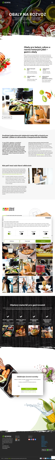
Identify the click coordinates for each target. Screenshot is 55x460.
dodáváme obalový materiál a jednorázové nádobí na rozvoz (12, 174)
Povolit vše (43, 241)
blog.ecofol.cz (43, 443)
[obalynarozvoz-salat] (34, 330)
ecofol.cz (42, 436)
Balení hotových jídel (31, 69)
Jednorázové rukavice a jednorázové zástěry (47, 77)
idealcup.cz (43, 445)
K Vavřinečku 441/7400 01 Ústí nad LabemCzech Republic (6, 447)
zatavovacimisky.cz (44, 442)
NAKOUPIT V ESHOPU (7, 117)
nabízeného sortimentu (40, 154)
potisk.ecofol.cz (44, 446)
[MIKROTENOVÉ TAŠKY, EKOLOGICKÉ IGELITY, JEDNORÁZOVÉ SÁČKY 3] (21, 330)
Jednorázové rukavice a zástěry (47, 321)
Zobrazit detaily (46, 237)
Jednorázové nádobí (46, 69)
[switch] (21, 234)
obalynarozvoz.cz (44, 441)
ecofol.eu (43, 438)
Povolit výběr (27, 241)
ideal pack (4, 215)
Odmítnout (12, 241)
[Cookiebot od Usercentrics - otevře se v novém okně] (46, 218)
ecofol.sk (42, 437)
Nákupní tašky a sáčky (31, 77)
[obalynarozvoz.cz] (10, 250)
